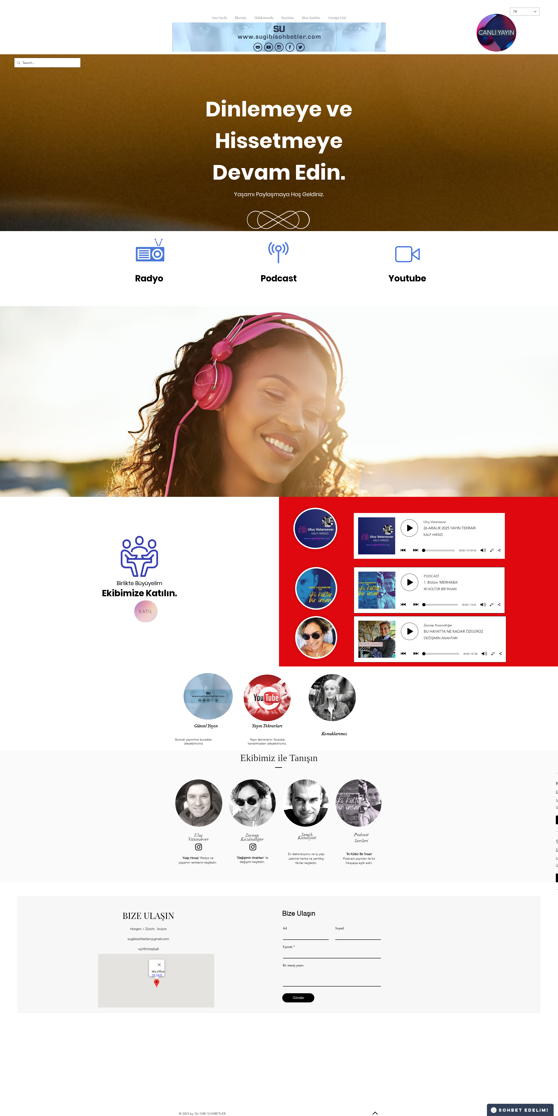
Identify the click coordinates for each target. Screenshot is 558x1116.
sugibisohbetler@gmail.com (148, 939)
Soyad (339, 928)
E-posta (287, 946)
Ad (285, 928)
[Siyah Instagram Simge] (198, 847)
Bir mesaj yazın (293, 965)
